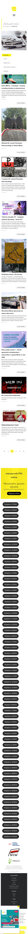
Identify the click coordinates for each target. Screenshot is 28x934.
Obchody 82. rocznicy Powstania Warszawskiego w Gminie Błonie (12, 144)
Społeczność (14, 880)
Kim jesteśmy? (14, 901)
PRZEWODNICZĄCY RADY (10, 425)
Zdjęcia (14, 894)
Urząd (14, 882)
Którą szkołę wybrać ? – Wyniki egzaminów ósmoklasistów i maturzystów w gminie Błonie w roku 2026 (13, 353)
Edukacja (14, 884)
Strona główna (6, 26)
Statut (14, 903)
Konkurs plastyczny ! (14, 888)
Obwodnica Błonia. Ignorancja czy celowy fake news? (12, 312)
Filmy (14, 896)
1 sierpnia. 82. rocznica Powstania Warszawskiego (12, 180)
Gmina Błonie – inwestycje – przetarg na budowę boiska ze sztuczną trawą (13, 87)
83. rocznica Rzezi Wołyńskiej (10, 395)
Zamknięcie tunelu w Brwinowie (11, 274)
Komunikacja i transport (14, 886)
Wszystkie (14, 878)
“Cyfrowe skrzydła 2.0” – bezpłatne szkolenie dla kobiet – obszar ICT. (12, 218)
